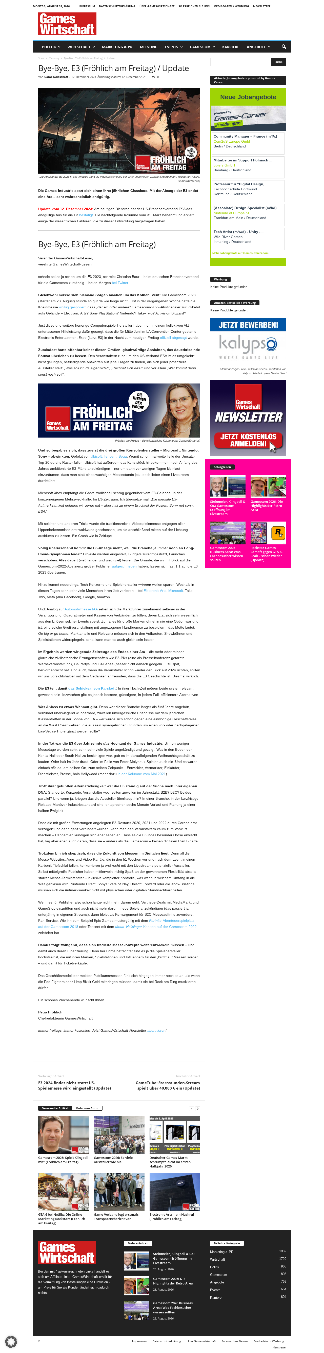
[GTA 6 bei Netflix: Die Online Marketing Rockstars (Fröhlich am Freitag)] (63, 1192)
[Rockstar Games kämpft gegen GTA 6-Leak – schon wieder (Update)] (268, 533)
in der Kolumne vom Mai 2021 (142, 774)
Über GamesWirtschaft (156, 6)
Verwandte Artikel (55, 1108)
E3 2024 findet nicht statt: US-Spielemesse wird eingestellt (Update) (74, 1085)
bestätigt (86, 215)
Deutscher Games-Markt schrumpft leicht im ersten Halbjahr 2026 (170, 1161)
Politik (49, 46)
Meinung (148, 46)
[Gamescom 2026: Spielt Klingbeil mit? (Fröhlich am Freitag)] (63, 1135)
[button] (283, 47)
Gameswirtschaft (56, 77)
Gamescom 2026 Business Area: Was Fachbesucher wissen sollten (226, 553)
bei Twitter (120, 283)
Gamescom (200, 46)
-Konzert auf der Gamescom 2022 (156, 927)
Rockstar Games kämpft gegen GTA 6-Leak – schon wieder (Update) (266, 553)
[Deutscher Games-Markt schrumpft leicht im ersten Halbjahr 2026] (175, 1135)
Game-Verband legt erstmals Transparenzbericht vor (116, 1216)
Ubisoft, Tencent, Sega (109, 456)
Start (41, 58)
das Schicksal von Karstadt (92, 688)
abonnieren (156, 1030)
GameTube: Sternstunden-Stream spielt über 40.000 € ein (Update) (168, 1085)
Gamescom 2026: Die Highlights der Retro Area (267, 505)
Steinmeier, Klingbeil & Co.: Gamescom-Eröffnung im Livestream (228, 507)
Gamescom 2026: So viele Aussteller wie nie (113, 1159)
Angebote (256, 46)
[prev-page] (191, 1108)
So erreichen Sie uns (194, 6)
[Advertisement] (199, 23)
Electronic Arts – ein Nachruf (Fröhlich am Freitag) (172, 1216)
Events (171, 46)
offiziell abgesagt (173, 338)
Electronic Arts (155, 591)
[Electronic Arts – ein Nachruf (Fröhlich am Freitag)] (175, 1192)
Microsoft (175, 591)
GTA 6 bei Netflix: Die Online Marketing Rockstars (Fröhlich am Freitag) (61, 1218)
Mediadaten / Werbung (231, 6)
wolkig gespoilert (72, 307)
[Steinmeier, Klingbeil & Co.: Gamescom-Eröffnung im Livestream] (228, 486)
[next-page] (197, 1108)
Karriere (230, 46)
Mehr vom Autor (87, 1108)
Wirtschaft (79, 46)
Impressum (87, 6)
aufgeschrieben (124, 566)
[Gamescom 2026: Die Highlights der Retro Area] (268, 486)
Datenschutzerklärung (117, 6)
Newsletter (262, 6)
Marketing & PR (117, 46)
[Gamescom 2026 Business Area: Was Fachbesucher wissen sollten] (228, 533)
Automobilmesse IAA (81, 609)
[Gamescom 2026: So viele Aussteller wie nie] (119, 1135)
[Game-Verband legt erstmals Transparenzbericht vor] (119, 1192)
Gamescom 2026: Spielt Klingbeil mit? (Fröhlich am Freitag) (63, 1159)
